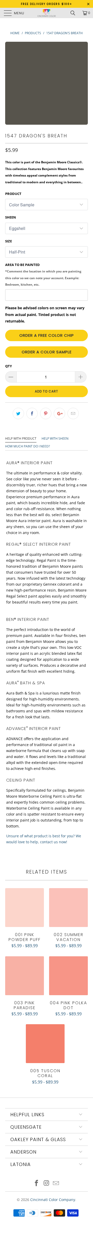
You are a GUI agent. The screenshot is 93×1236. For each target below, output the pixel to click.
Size (8, 241)
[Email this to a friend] (73, 413)
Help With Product (20, 438)
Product (13, 193)
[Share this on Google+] (59, 413)
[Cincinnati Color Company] (46, 13)
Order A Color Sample (47, 352)
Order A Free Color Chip (46, 335)
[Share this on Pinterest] (45, 413)
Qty (8, 366)
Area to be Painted (43, 274)
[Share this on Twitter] (18, 413)
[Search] (74, 13)
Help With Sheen (55, 438)
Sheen (10, 217)
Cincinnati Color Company (52, 1199)
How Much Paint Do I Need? (27, 446)
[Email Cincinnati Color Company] (56, 1183)
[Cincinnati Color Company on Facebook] (36, 1183)
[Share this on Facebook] (32, 413)
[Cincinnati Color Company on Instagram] (46, 1183)
